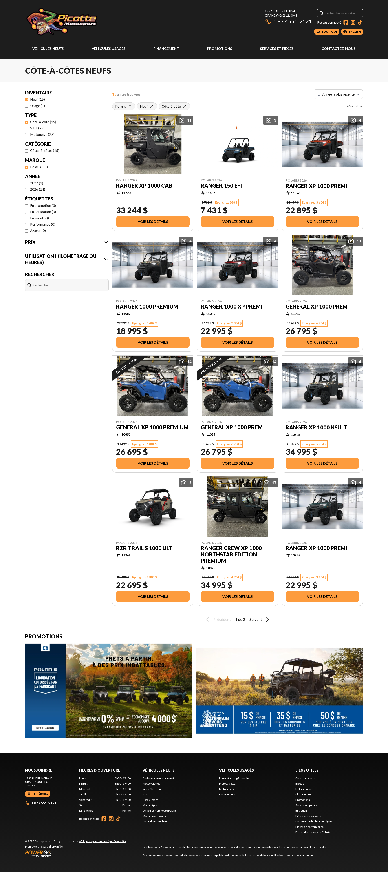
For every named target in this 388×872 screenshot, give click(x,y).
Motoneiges (150, 805)
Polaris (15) (39, 167)
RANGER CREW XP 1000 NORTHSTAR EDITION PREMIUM (231, 554)
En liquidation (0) (43, 211)
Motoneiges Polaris (154, 816)
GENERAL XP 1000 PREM (317, 306)
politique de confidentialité (232, 855)
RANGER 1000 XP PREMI (231, 306)
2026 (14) (37, 189)
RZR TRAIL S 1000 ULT (144, 548)
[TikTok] (360, 22)
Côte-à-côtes (150, 799)
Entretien (301, 810)
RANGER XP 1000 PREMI (316, 186)
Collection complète (155, 821)
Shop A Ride (56, 846)
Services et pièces (277, 48)
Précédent (222, 619)
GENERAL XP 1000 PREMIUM (152, 427)
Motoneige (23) (42, 134)
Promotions (219, 48)
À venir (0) (38, 230)
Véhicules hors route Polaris (159, 810)
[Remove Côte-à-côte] (185, 106)
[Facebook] (345, 22)
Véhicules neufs (48, 48)
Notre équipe (303, 789)
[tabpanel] (105, 794)
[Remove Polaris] (130, 106)
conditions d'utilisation (269, 855)
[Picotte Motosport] (81, 22)
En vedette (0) (40, 218)
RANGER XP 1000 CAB (144, 185)
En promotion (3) (43, 205)
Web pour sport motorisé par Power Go (102, 841)
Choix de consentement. (299, 855)
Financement (166, 48)
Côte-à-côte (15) (43, 122)
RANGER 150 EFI (221, 185)
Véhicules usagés (109, 48)
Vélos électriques (153, 789)
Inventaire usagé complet (234, 778)
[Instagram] (353, 22)
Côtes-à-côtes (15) (44, 150)
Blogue (299, 783)
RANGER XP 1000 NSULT (316, 427)
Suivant (255, 619)
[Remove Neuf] (152, 106)
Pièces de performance (309, 826)
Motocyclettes (151, 783)
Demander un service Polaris (312, 832)
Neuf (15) (37, 99)
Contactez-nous (339, 48)
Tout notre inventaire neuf (158, 778)
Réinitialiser (354, 106)
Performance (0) (42, 224)
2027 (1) (36, 183)
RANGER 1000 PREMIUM (147, 306)
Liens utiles (306, 770)
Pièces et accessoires (308, 816)
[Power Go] (75, 853)
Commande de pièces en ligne (313, 821)
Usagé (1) (37, 105)
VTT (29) (37, 128)
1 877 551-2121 (292, 21)
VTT (145, 794)
